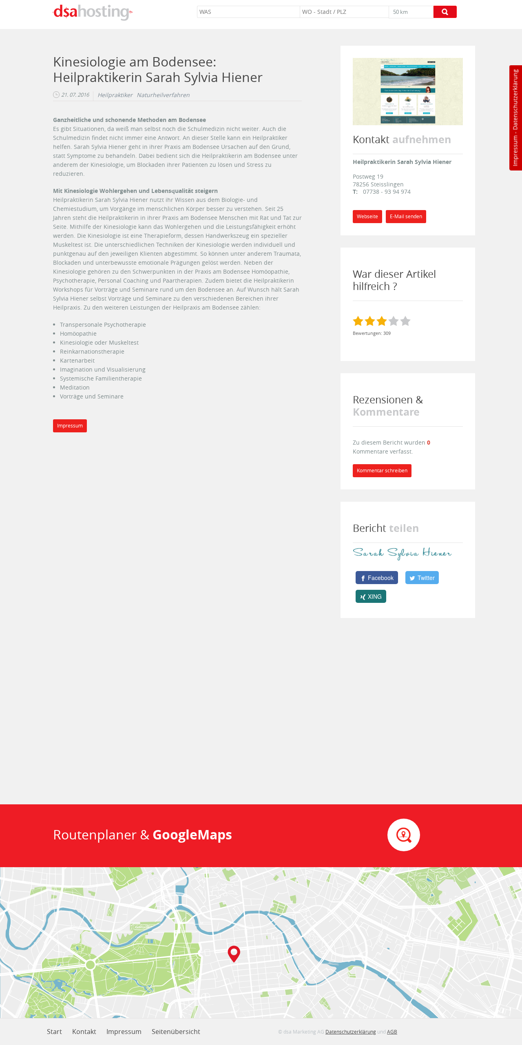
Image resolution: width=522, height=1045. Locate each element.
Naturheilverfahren (163, 95)
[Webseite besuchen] (408, 91)
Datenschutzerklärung (515, 99)
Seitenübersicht (176, 1031)
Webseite (367, 216)
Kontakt (84, 1031)
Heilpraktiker (115, 95)
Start (54, 1031)
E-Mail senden (406, 216)
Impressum (515, 150)
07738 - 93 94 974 (387, 191)
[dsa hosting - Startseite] (92, 12)
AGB (392, 1031)
